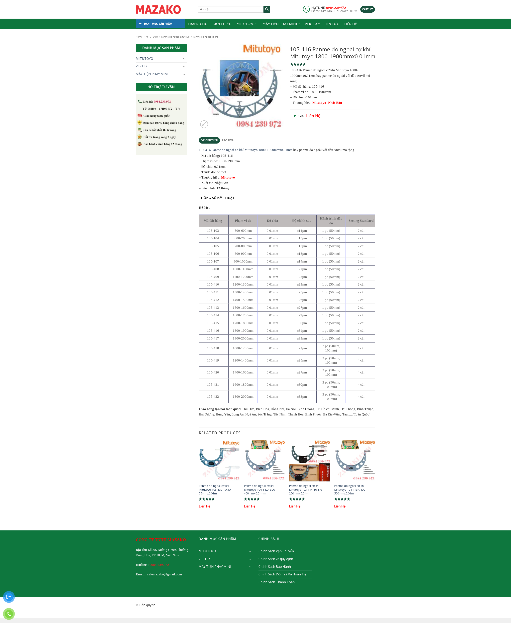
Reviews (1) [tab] (229, 140)
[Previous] (199, 478)
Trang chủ (197, 24)
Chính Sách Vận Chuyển (276, 551)
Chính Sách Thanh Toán (276, 582)
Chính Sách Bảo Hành (274, 566)
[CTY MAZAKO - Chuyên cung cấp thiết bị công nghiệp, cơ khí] (164, 9)
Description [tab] (209, 140)
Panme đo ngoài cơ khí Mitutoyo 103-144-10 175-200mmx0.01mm (306, 489)
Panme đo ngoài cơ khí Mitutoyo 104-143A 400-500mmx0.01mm (350, 489)
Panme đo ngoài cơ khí (205, 36)
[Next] (375, 478)
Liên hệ (350, 24)
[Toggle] (184, 58)
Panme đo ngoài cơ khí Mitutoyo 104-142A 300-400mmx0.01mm (260, 489)
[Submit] (266, 9)
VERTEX (311, 24)
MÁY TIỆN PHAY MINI (279, 24)
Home (139, 36)
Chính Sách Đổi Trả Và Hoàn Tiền (283, 574)
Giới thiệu (222, 24)
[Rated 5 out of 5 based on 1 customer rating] (332, 64)
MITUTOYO (246, 24)
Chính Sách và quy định (275, 559)
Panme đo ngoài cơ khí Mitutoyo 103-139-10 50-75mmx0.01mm (215, 489)
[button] (367, 9)
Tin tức (332, 24)
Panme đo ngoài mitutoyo (175, 36)
